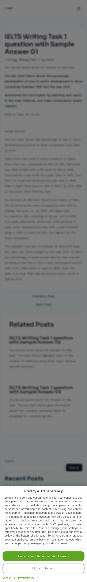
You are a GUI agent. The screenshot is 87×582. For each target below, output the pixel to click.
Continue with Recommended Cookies (43, 556)
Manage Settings (43, 568)
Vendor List (9, 578)
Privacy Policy (26, 578)
